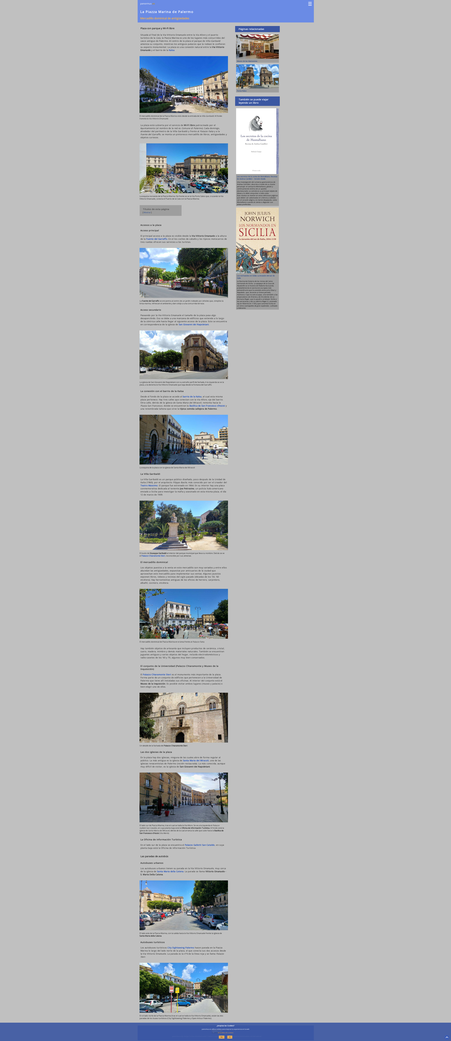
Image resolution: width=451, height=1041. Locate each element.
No (222, 1037)
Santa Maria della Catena (170, 871)
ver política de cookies (225, 1033)
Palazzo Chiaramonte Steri (153, 555)
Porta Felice (242, 91)
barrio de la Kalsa (192, 396)
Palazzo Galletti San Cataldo (200, 845)
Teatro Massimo (149, 485)
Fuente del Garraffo (156, 238)
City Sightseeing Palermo (180, 947)
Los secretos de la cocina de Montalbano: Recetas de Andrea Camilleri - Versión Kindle (257, 177)
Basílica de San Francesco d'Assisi (207, 405)
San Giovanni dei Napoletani (194, 324)
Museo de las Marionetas (247, 61)
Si (229, 1037)
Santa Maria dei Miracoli (196, 760)
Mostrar (147, 212)
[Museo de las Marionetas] (257, 58)
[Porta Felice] (257, 87)
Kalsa (171, 50)
